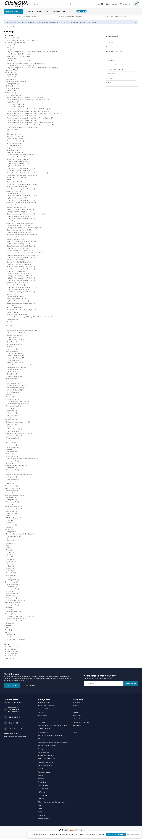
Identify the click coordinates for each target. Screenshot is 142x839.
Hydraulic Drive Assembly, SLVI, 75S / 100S (23, 255)
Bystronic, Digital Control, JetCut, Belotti (20, 534)
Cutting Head (12, 351)
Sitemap (13, 26)
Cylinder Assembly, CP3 (16, 157)
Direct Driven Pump (14, 344)
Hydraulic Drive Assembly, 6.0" (18, 161)
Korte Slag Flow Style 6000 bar (18, 56)
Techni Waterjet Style (13, 507)
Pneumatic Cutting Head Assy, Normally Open (23, 120)
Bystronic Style (11, 582)
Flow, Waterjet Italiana (14, 536)
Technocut (10, 543)
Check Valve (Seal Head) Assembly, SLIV (22, 184)
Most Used (11, 205)
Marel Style (10, 72)
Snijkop (9, 607)
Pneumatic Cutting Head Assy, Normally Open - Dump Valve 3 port (30, 125)
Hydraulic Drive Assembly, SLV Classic (21, 267)
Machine (10, 484)
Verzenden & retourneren (114, 69)
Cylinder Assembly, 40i (15, 296)
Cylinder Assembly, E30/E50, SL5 (19, 273)
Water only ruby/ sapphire (17, 139)
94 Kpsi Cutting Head (15, 363)
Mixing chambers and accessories (19, 365)
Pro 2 (9, 324)
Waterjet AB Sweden (14, 541)
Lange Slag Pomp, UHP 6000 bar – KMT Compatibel (25, 63)
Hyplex (10, 347)
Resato (9, 555)
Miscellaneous (12, 319)
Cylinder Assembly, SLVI (16, 239)
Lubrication (10, 635)
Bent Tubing (12, 221)
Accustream (11, 561)
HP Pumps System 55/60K (16, 333)
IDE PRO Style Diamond (16, 136)
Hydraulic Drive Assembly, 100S (19, 232)
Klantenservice (68, 11)
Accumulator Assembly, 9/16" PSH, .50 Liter (22, 175)
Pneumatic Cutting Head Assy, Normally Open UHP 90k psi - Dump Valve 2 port (34, 113)
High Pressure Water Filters (16, 621)
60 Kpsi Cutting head (15, 353)
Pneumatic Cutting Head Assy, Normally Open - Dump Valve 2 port (30, 123)
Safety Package (11, 637)
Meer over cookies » (133, 834)
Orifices (9, 86)
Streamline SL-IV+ (13, 191)
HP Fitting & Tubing (14, 429)
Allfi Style (9, 596)
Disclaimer (109, 56)
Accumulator (10, 91)
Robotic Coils (11, 525)
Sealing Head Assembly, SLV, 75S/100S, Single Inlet (25, 228)
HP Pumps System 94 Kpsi (16, 367)
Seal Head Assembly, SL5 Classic (19, 264)
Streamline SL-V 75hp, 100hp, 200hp (19, 223)
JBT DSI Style (11, 654)
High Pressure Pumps (14, 436)
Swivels (9, 529)
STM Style (9, 658)
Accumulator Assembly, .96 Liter (18, 171)
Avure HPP (11, 59)
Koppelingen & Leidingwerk (16, 81)
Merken (47, 11)
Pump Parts (11, 497)
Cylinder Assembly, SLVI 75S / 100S (20, 251)
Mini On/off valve (14, 360)
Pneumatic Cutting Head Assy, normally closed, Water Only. (28, 100)
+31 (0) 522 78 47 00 (15, 717)
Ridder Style (10, 575)
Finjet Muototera (11, 486)
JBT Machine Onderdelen (15, 43)
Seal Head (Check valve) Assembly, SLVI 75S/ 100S (25, 253)
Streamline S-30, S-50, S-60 (17, 283)
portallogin (109, 42)
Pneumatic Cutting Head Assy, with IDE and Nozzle (25, 97)
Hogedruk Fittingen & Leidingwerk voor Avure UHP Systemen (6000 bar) (32, 68)
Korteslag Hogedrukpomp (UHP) (19, 61)
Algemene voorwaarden (114, 51)
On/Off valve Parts (13, 95)
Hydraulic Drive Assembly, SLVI (19, 244)
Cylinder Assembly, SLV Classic (19, 262)
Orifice (9, 609)
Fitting (9, 520)
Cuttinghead (11, 79)
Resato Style (11, 77)
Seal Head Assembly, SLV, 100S (19, 230)
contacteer (46, 22)
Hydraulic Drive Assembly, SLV (18, 216)
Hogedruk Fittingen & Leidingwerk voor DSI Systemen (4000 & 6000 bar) (32, 52)
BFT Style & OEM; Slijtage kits (17, 401)
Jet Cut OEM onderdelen (14, 488)
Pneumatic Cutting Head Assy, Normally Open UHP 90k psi (28, 111)
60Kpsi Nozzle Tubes (16, 104)
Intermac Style (11, 420)
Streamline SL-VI (13, 237)
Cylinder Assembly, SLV (16, 207)
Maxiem (10, 449)
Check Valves (13, 337)
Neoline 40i (11, 294)
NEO (8, 328)
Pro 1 (9, 321)
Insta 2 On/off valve (16, 358)
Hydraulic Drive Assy (15, 340)
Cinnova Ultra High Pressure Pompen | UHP (22, 40)
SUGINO (10, 552)
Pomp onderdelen (13, 406)
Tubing (9, 523)
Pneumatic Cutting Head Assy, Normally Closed (24, 116)
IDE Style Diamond (14, 134)
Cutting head (11, 413)
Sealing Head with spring (17, 212)
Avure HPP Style (12, 647)
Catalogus (29, 11)
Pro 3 (9, 326)
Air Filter (10, 625)
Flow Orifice (11, 559)
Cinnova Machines (12, 38)
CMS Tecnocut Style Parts (15, 495)
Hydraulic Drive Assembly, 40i (18, 301)
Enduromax (12, 452)
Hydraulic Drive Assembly (17, 187)
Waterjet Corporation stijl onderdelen (18, 475)
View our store (30, 685)
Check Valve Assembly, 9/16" (17, 159)
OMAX (9, 539)
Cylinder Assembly (14, 182)
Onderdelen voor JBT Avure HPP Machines (22, 65)
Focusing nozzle (12, 84)
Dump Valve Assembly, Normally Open (21, 168)
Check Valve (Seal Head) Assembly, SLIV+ (22, 196)
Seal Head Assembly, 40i (16, 299)
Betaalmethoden (111, 65)
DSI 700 (10, 47)
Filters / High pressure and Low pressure (19, 616)
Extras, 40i (11, 305)
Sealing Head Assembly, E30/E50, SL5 (20, 276)
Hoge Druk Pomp (13, 88)
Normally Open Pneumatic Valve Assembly (22, 235)
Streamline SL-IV (13, 180)
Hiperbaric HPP (11, 70)
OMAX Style (10, 443)
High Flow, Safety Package (16, 639)
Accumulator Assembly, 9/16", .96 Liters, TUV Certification (27, 173)
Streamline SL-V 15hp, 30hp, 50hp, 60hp (21, 203)
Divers (8, 628)
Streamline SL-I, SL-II (14, 152)
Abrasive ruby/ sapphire (16, 141)
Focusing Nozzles (12, 532)
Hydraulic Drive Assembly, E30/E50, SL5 (21, 278)
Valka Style (11, 75)
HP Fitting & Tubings (13, 518)
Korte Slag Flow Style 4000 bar (19, 54)
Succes (108, 83)
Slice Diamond (13, 383)
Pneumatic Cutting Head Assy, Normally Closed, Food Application (30, 118)
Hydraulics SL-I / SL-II (15, 166)
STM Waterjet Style (12, 603)
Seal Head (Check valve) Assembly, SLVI (21, 241)
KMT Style (10, 93)
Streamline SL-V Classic (15, 260)
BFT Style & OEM (12, 399)
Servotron (12, 411)
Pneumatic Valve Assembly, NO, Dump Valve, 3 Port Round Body (29, 317)
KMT (8, 545)
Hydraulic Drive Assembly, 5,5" (18, 164)
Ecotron (11, 408)
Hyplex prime (12, 349)
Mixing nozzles (12, 445)
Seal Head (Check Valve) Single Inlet (20, 209)
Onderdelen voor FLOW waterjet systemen (21, 331)
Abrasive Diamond (14, 145)
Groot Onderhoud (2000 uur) (18, 404)
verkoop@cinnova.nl (15, 729)
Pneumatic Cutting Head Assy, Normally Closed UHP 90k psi (28, 109)
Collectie (39, 11)
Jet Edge (10, 566)
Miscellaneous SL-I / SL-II (16, 177)
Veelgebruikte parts (13, 148)
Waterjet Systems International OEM (18, 433)
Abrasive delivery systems (15, 600)
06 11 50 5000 (13, 723)
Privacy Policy (110, 60)
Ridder (9, 548)
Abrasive (10, 397)
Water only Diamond (15, 143)
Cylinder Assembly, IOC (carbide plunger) (22, 155)
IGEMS (8, 632)
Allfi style (10, 568)
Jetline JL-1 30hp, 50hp (15, 308)
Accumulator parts (13, 150)
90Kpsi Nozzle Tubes (16, 107)
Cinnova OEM (10, 649)
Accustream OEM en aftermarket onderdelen (21, 459)
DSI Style (10, 45)
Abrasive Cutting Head (14, 612)
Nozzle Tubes (12, 102)
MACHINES (81, 11)
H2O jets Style (11, 593)
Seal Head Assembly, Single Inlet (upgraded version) (26, 214)
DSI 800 (10, 49)
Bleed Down (12, 342)
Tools (9, 395)
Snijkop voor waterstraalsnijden (18, 422)
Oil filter (10, 623)
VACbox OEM (10, 573)
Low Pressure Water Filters (16, 619)
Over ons (56, 11)
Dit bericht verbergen (116, 834)
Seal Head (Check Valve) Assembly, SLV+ (22, 287)
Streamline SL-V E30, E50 (16, 271)
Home (6, 26)
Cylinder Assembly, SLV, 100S (18, 225)
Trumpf (9, 550)
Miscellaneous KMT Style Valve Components (23, 127)
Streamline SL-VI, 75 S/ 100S (17, 248)
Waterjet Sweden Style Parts (16, 465)
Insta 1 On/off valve (16, 356)
